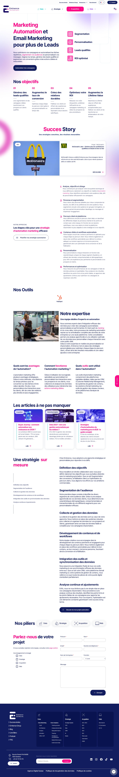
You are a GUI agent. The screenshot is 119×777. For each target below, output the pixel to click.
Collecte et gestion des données (24, 492)
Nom (85, 636)
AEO (83, 730)
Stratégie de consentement (55, 736)
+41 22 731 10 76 (18, 759)
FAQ (11, 740)
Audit (40, 725)
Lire (27, 446)
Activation (41, 733)
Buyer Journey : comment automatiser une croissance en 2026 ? (28, 427)
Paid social (84, 736)
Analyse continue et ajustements (24, 502)
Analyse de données (57, 728)
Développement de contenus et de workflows (28, 495)
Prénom (62, 636)
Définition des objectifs (21, 485)
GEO (83, 728)
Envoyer (99, 693)
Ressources (82, 2)
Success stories (63, 2)
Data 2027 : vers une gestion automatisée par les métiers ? (59, 427)
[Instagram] (96, 759)
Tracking (54, 733)
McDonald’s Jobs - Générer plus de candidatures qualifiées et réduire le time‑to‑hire (88, 147)
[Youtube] (111, 759)
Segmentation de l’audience (22, 488)
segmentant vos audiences (32, 55)
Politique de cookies (84, 771)
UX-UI (100, 728)
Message (63, 664)
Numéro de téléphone (91, 646)
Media (66, 736)
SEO (83, 725)
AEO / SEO (84, 722)
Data (41, 9)
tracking (101, 328)
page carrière (53, 648)
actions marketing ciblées (54, 388)
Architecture (42, 728)
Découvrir (97, 172)
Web (91, 9)
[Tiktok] (106, 759)
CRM (66, 730)
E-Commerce (102, 725)
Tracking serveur (56, 725)
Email (62, 646)
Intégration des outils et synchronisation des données (31, 498)
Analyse (41, 730)
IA (65, 733)
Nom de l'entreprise (66, 655)
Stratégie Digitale (69, 722)
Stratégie (57, 9)
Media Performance (56, 740)
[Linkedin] (91, 759)
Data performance (56, 730)
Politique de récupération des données (60, 771)
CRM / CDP (42, 736)
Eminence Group (73, 2)
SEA (83, 733)
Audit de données (56, 742)
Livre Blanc (13, 733)
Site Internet (102, 722)
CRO (66, 725)
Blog (11, 729)
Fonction (86, 655)
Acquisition (75, 9)
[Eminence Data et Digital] (16, 715)
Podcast (12, 736)
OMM (83, 741)
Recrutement (93, 2)
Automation (85, 738)
